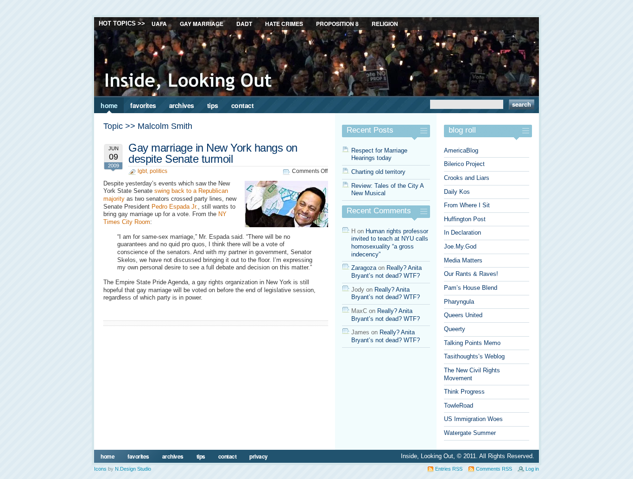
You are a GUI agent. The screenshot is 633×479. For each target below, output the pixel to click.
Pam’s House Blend (470, 287)
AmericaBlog (461, 150)
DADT (244, 23)
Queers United (463, 315)
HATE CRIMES (284, 23)
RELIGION (385, 23)
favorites (143, 105)
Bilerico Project (464, 163)
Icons (100, 469)
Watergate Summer (470, 432)
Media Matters (463, 260)
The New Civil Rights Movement (472, 374)
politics (158, 171)
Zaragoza (363, 267)
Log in (532, 469)
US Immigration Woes (473, 418)
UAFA (159, 23)
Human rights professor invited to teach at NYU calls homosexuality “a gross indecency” (389, 243)
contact (242, 105)
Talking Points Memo (472, 342)
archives (181, 105)
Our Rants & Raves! (471, 273)
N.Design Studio (133, 469)
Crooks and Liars (466, 177)
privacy (258, 456)
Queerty (454, 329)
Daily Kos (457, 191)
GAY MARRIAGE (201, 23)
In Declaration (462, 232)
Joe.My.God (460, 246)
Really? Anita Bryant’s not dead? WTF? (386, 271)
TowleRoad (458, 405)
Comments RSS (494, 469)
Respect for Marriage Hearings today (379, 154)
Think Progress (464, 391)
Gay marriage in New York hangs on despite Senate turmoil (213, 153)
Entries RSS (448, 469)
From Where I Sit (467, 205)
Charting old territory (378, 171)
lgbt (142, 171)
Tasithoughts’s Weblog (474, 356)
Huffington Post (465, 219)
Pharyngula (459, 301)
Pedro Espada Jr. (175, 206)
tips (212, 105)
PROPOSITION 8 (337, 23)
